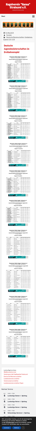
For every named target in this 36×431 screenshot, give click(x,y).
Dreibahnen (28, 37)
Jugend (5, 39)
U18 (13, 39)
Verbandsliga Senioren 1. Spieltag (19, 413)
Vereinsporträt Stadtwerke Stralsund (16, 374)
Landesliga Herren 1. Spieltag (17, 401)
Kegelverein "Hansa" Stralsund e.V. (18, 5)
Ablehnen (16, 428)
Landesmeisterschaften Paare (13, 383)
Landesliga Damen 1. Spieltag (17, 396)
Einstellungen (10, 422)
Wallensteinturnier (10, 372)
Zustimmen (7, 428)
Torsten (9, 35)
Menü (3, 16)
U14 (9, 39)
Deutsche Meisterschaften (15, 37)
